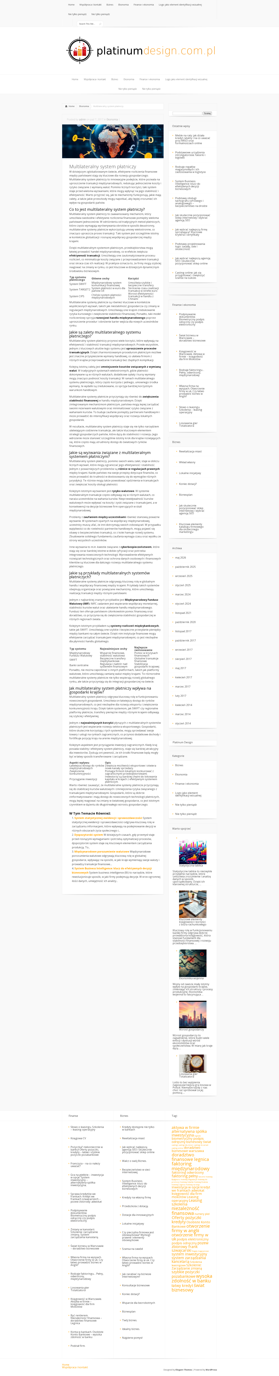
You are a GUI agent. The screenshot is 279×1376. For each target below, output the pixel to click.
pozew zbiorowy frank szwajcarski (190, 1246)
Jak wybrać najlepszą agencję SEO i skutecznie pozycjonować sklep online (192, 260)
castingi (175, 1145)
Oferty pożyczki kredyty (186, 1220)
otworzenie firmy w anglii (191, 1228)
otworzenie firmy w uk (190, 1237)
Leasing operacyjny (185, 1199)
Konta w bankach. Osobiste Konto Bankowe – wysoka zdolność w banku (87, 1334)
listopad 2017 (183, 631)
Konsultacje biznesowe (136, 1285)
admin (82, 119)
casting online (177, 1148)
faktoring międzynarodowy (191, 1166)
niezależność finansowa (185, 1210)
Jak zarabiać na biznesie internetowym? (136, 1275)
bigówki (198, 1136)
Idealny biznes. (131, 1329)
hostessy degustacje (189, 1179)
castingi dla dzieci (185, 1145)
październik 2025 (185, 567)
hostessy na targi (193, 1185)
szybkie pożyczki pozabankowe (186, 1274)
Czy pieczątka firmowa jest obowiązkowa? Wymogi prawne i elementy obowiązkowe (138, 1236)
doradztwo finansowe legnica (190, 1157)
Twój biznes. (129, 1320)
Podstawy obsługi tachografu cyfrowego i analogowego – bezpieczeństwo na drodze (191, 202)
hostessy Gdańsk (187, 1182)
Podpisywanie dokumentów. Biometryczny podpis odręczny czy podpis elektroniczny (191, 319)
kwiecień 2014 (183, 705)
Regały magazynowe (200, 1251)
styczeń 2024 (183, 603)
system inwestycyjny (189, 1254)
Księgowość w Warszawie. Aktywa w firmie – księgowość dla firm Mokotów (192, 355)
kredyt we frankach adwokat (191, 1189)
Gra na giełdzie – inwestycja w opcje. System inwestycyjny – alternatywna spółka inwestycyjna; (87, 1180)
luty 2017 (180, 696)
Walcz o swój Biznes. (134, 1161)
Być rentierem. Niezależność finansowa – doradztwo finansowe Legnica (86, 1319)
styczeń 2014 (183, 723)
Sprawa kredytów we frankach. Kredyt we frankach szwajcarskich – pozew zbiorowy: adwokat (86, 1197)
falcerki (202, 1177)
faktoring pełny (185, 1176)
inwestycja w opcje (186, 1187)
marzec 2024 (182, 594)
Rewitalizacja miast (190, 451)
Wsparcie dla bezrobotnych (138, 1303)
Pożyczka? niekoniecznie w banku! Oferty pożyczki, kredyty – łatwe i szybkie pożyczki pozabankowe (87, 1151)
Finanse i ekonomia (187, 783)
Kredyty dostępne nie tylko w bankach (138, 1128)
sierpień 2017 (183, 659)
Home (72, 106)
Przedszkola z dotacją (135, 1206)
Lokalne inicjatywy (190, 473)
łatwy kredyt (182, 1285)
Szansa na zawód (132, 1249)
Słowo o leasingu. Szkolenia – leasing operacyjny (190, 409)
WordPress (211, 1369)
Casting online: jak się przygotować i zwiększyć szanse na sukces (190, 275)
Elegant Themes (184, 1369)
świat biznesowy (188, 1287)
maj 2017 (180, 668)
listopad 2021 (183, 613)
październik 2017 (185, 640)
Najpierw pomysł (132, 1337)
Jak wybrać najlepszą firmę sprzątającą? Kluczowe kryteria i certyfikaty (191, 232)
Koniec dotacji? (188, 484)
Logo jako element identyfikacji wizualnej (188, 794)
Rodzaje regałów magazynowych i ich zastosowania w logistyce (190, 169)
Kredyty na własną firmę (136, 1197)
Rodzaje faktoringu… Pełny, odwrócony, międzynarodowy (191, 372)
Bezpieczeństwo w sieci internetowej (136, 1171)
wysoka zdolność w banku (192, 1278)
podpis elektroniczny (193, 1239)
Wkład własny (187, 462)
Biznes (179, 765)
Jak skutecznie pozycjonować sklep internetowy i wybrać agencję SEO (192, 217)
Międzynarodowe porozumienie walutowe (101, 851)
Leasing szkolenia (187, 1202)
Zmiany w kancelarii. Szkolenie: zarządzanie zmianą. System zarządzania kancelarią (84, 1233)
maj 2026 (180, 557)
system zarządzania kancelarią (189, 1259)
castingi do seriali (201, 1145)
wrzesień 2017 (183, 649)
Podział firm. (78, 1346)
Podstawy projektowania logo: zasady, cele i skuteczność (190, 246)
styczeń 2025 (183, 585)
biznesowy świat (198, 1142)
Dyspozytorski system (88, 835)
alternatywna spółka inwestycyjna (189, 1133)
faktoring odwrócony (188, 1172)
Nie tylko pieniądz (186, 804)
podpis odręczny (184, 1243)
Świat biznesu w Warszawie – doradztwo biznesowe (192, 338)
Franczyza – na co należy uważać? (85, 1165)
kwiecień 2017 (183, 677)
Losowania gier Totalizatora (188, 424)
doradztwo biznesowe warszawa (188, 1149)
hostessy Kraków (201, 1182)
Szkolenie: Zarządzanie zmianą (187, 1266)
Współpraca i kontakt (75, 1367)
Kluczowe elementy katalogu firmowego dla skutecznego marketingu (191, 528)
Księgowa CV (78, 1138)
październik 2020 (185, 622)
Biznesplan (185, 494)
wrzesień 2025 (183, 576)
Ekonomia (84, 106)
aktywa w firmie (185, 1127)
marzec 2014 (182, 714)
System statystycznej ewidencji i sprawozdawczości (108, 818)
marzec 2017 (182, 686)
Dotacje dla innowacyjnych (138, 1215)
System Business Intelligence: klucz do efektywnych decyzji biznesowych (187, 185)
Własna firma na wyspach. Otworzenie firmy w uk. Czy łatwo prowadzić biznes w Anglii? (192, 391)
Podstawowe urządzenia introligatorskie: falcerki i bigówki (190, 155)
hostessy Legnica (178, 1185)
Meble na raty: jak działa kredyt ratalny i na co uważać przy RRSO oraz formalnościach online (192, 139)
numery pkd (202, 1214)
